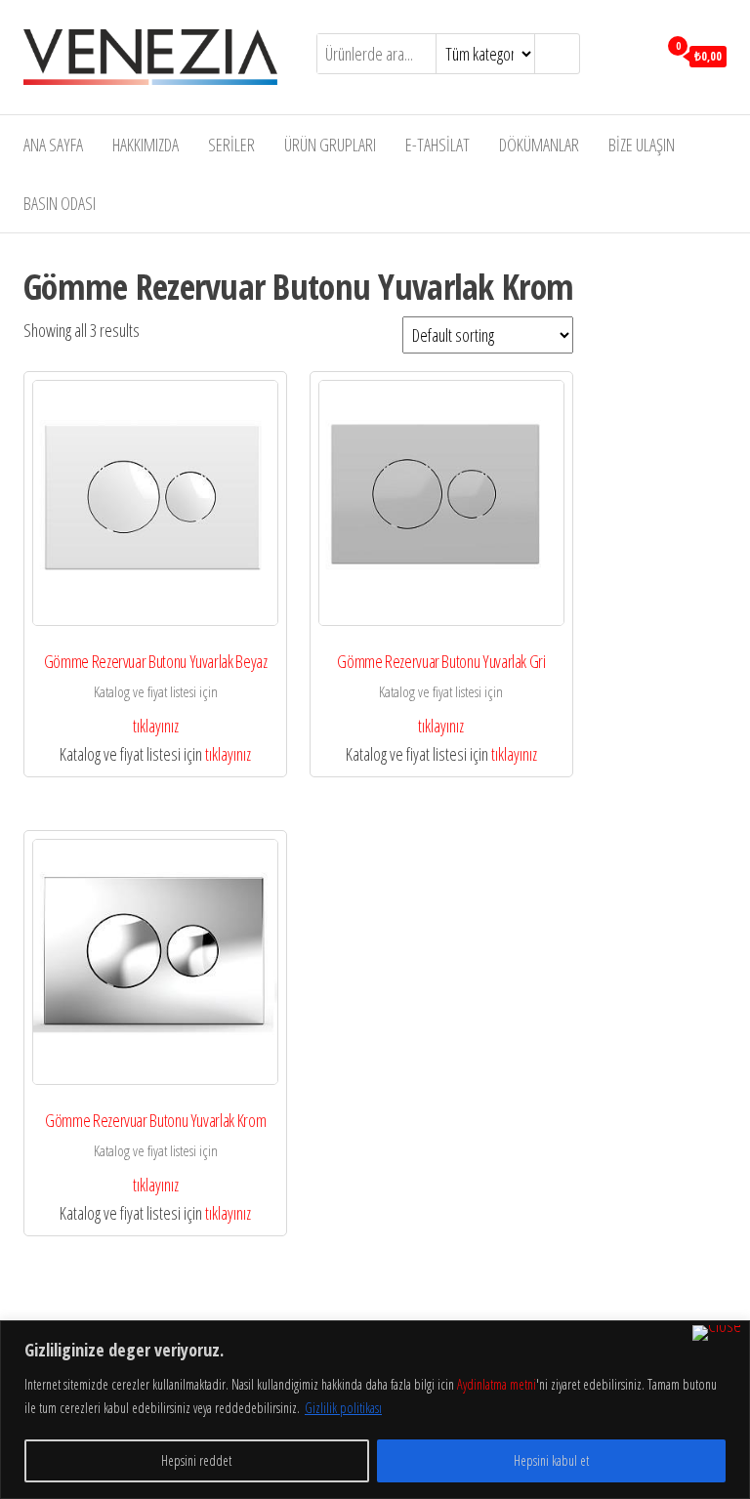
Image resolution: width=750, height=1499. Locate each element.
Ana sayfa (53, 144)
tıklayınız (156, 725)
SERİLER (231, 144)
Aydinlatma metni (496, 1384)
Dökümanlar (539, 144)
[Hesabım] (637, 54)
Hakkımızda (145, 144)
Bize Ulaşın (641, 144)
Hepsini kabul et (551, 1460)
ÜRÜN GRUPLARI (330, 144)
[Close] (716, 1333)
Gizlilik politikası (343, 1407)
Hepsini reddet (196, 1460)
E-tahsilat (437, 144)
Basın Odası (59, 203)
